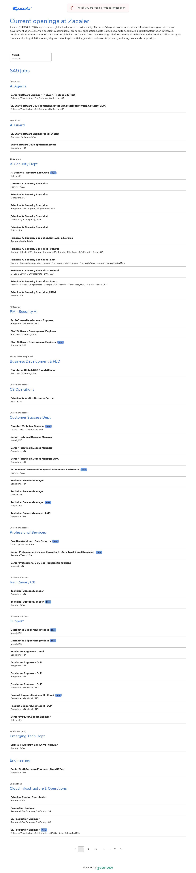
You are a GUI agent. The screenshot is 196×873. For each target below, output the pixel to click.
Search (15, 55)
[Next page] (121, 849)
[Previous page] (74, 849)
